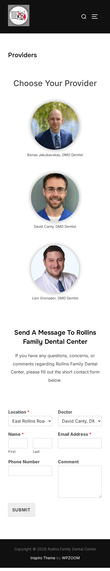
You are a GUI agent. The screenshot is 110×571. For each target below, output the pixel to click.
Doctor (65, 412)
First (11, 451)
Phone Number (24, 461)
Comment (68, 461)
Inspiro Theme (42, 557)
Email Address (74, 434)
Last (36, 451)
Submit (21, 509)
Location (18, 412)
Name (16, 434)
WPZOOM (71, 557)
